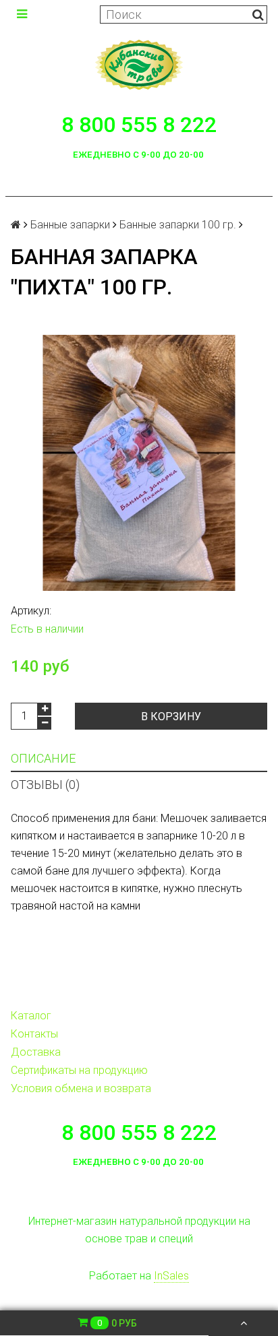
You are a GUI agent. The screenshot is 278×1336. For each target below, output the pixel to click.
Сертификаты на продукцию (79, 1070)
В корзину (171, 716)
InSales (171, 1275)
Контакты (34, 1033)
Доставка (36, 1052)
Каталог (31, 1015)
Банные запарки (70, 224)
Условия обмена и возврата (81, 1088)
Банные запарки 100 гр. (177, 224)
